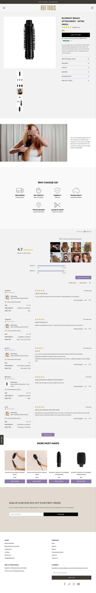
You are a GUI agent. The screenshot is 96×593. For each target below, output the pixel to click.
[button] (71, 27)
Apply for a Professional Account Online (15, 568)
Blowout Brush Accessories (12, 546)
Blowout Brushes (9, 543)
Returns (54, 549)
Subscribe (71, 577)
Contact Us (55, 558)
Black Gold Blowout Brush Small (19, 298)
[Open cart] (92, 8)
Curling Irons (8, 549)
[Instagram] (74, 584)
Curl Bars (7, 552)
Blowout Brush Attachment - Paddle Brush (81, 473)
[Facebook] (64, 584)
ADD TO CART (15, 481)
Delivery (54, 546)
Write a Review (84, 278)
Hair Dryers (8, 555)
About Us (54, 555)
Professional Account (57, 552)
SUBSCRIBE (61, 514)
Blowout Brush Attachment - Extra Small (59, 473)
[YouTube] (78, 584)
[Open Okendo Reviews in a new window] (84, 231)
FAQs (53, 543)
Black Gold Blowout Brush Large (37, 473)
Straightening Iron (9, 558)
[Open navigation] (4, 8)
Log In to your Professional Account (14, 571)
